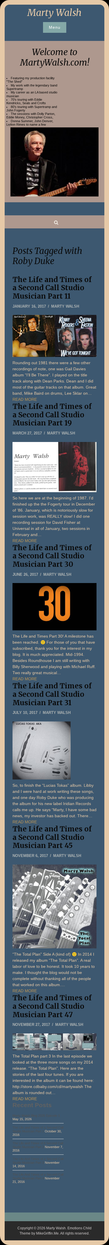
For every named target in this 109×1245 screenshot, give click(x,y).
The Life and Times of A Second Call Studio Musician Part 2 (37, 1144)
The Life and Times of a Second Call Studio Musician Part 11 (52, 288)
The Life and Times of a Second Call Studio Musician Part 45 (52, 837)
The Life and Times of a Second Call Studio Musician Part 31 (52, 694)
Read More (24, 399)
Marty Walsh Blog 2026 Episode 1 (36, 1115)
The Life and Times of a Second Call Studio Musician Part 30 (52, 556)
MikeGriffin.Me (47, 1233)
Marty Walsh (54, 13)
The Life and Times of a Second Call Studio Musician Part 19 (52, 415)
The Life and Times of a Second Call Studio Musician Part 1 (37, 1129)
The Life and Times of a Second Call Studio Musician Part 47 (52, 1006)
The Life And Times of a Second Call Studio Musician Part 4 (37, 1176)
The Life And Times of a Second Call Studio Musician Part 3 (37, 1160)
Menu (54, 27)
